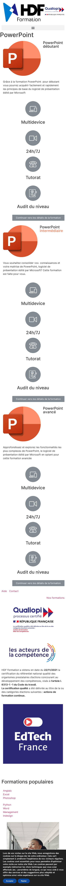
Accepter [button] (10, 881)
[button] (33, 27)
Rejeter (24, 881)
